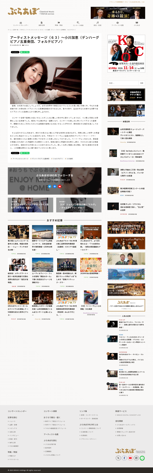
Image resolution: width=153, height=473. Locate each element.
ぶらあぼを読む (50, 440)
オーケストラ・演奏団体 (89, 418)
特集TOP (12, 456)
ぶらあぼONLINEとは (89, 424)
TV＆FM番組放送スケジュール (55, 428)
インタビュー (14, 435)
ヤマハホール (14, 459)
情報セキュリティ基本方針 (126, 432)
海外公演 (12, 442)
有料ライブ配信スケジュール (55, 425)
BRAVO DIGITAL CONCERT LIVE (129, 415)
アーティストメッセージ (20, 159)
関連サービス (121, 411)
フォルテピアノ (58, 159)
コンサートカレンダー (17, 411)
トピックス (13, 428)
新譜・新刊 (13, 439)
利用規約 (84, 435)
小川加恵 (70, 159)
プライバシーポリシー (88, 439)
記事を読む (12, 417)
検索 (141, 83)
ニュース (12, 421)
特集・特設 (12, 452)
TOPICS (26, 45)
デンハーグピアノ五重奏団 (40, 159)
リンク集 (83, 411)
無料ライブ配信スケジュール (55, 421)
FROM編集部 (14, 446)
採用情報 (120, 428)
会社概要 (119, 421)
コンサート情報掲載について (91, 428)
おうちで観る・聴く (52, 417)
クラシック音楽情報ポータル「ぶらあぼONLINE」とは (126, 2)
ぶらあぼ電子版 (50, 444)
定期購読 (48, 451)
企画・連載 (13, 425)
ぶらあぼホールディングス (126, 425)
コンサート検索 (50, 411)
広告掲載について (87, 432)
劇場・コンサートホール (89, 415)
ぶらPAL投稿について (52, 455)
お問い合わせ (121, 435)
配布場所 (48, 448)
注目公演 (12, 432)
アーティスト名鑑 (51, 434)
